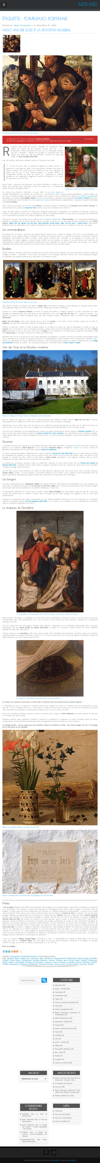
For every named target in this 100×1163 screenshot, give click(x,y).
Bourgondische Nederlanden (65, 958)
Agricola (10, 958)
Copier (57, 999)
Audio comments (61, 989)
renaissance (14, 964)
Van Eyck (83, 964)
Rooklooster (33, 964)
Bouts (80, 958)
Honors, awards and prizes (64, 1028)
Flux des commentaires (63, 1118)
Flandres (59, 960)
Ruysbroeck (35, 501)
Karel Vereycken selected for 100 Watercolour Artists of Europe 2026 (67, 1091)
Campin (5, 960)
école (79, 446)
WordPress (72, 1160)
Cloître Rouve (15, 960)
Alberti (16, 958)
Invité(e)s (58, 1035)
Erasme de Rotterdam (49, 450)
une (75, 446)
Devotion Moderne (40, 960)
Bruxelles (93, 958)
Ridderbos (24, 964)
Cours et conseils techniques (65, 1002)
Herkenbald (19, 962)
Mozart (78, 962)
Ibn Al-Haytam (38, 962)
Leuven (55, 962)
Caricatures (59, 992)
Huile (57, 1032)
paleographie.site (28, 1139)
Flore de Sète (60, 1087)
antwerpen (35, 958)
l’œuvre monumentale (53, 219)
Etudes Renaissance (29, 956)
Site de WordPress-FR (62, 1121)
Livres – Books (60, 1042)
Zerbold (91, 964)
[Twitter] (4, 950)
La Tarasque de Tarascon (63, 1083)
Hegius (11, 962)
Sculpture (58, 1059)
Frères (47, 433)
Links (57, 1039)
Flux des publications (62, 1114)
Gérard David (74, 960)
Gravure (57, 1025)
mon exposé (55, 192)
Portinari (94, 962)
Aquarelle (58, 985)
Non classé (59, 1052)
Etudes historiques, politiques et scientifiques (67, 1014)
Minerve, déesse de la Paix (64, 1096)
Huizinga (28, 962)
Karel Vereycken (22, 25)
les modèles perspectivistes (87, 196)
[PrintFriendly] (12, 950)
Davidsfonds (26, 960)
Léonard (27, 208)
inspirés (38, 200)
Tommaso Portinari (46, 964)
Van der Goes (59, 964)
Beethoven (49, 958)
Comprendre (15, 956)
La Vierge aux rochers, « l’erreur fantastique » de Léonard (34, 1127)
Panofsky (86, 962)
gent (65, 960)
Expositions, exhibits (62, 1022)
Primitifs (5, 964)
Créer (57, 1006)
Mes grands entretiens (62, 1049)
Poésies (57, 1056)
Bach (42, 958)
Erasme (52, 960)
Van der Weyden (72, 964)
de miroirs (79, 198)
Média (57, 1045)
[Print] (14, 950)
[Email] (9, 950)
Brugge (86, 958)
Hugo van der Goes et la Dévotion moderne (36, 30)
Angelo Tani (24, 958)
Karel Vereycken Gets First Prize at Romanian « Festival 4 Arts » (67, 1079)
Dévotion (81, 431)
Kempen (93, 463)
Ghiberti (84, 960)
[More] (17, 950)
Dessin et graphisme (62, 1009)
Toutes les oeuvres (61, 1063)
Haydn (4, 962)
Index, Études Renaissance (34, 1140)
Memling (62, 962)
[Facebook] (6, 950)
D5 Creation (55, 1160)
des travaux (46, 200)
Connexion (58, 1111)
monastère (71, 962)
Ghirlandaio (92, 960)
